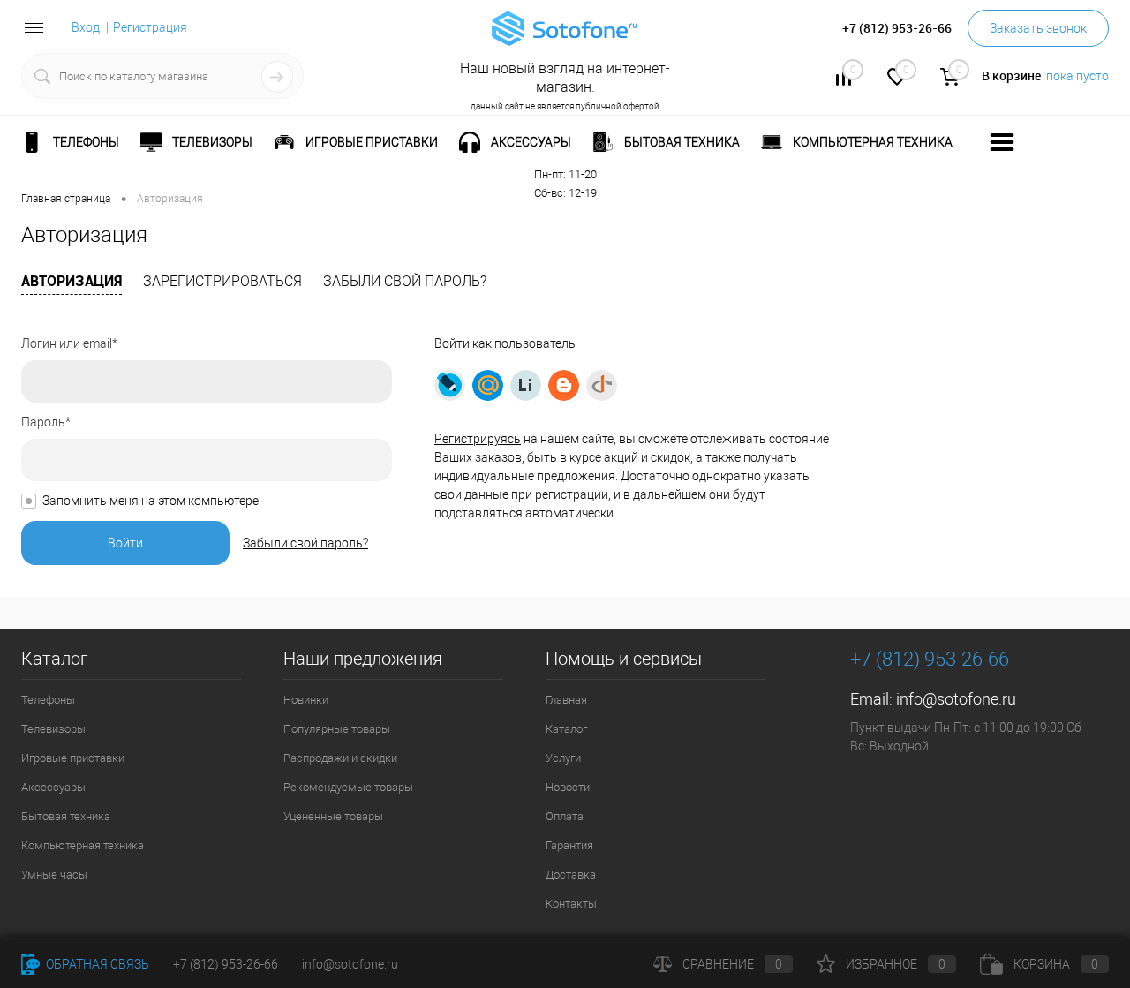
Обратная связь (96, 964)
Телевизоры (53, 728)
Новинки (305, 699)
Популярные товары (336, 728)
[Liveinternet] (525, 385)
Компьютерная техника (82, 845)
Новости (568, 787)
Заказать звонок (1038, 28)
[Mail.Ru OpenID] (487, 385)
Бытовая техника (65, 816)
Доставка (571, 874)
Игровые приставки (72, 758)
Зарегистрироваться (222, 281)
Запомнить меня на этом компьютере (150, 501)
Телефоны (48, 699)
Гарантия (569, 845)
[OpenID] (601, 385)
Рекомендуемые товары (348, 787)
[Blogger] (563, 385)
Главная (566, 699)
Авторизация (71, 280)
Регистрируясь (477, 439)
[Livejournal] (449, 385)
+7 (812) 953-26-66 (225, 964)
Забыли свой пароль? (404, 281)
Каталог (566, 728)
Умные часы (54, 874)
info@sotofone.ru (956, 699)
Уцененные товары (333, 816)
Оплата (565, 816)
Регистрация (150, 27)
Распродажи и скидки (340, 758)
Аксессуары (53, 787)
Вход (86, 27)
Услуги (563, 758)
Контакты (571, 903)
